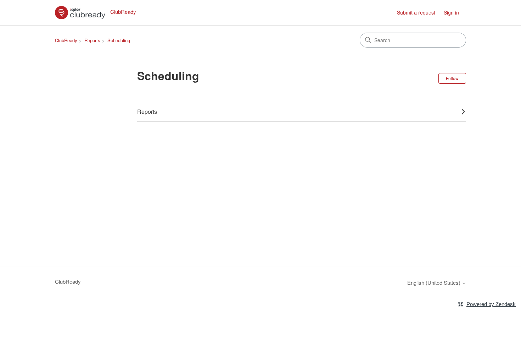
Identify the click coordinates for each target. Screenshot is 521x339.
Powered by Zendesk (491, 304)
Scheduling (118, 40)
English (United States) (434, 282)
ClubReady (66, 40)
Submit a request (416, 12)
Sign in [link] (451, 12)
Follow (452, 78)
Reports (92, 40)
